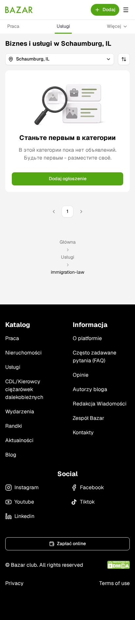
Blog (10, 454)
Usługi (63, 26)
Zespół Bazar (88, 418)
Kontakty (83, 432)
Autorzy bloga (90, 389)
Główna (68, 242)
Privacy (14, 583)
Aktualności (19, 440)
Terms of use (114, 583)
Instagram (26, 487)
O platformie (87, 338)
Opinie (80, 374)
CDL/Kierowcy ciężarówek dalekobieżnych (24, 389)
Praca (13, 26)
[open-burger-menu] (126, 10)
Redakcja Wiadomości (99, 403)
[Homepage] (19, 10)
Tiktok (87, 501)
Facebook (92, 487)
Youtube (24, 501)
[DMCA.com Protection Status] (118, 565)
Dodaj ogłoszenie (68, 178)
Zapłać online (71, 543)
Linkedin (24, 516)
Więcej (114, 26)
